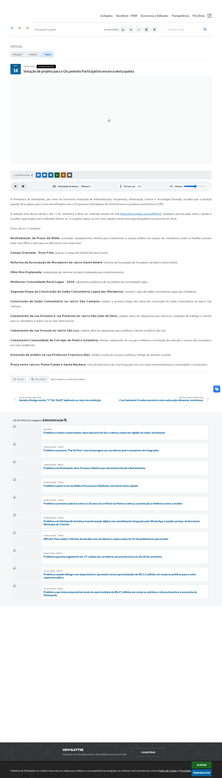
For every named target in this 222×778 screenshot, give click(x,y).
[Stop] (23, 186)
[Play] (15, 186)
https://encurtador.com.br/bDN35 (140, 213)
